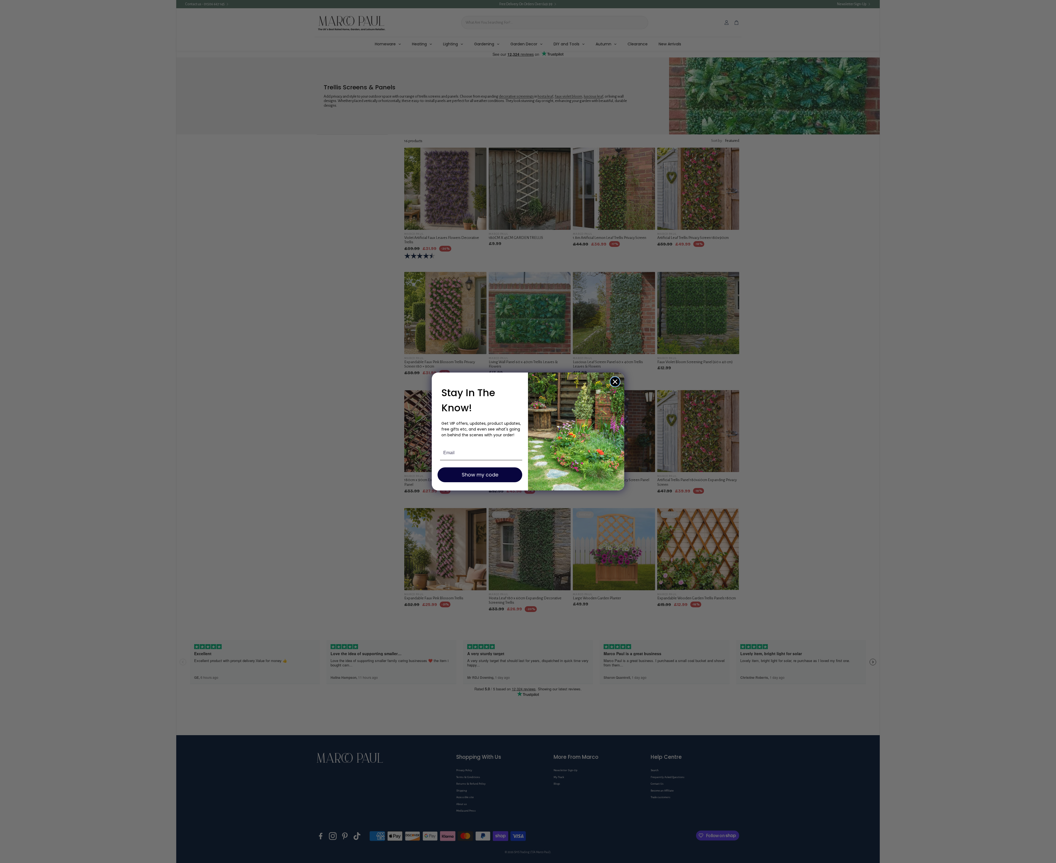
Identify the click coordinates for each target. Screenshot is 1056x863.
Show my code (480, 474)
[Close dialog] (615, 382)
